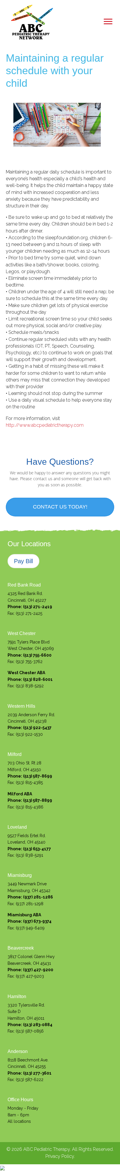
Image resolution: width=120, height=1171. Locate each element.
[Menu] (108, 22)
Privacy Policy (59, 1156)
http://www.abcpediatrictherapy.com (45, 425)
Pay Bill (23, 561)
